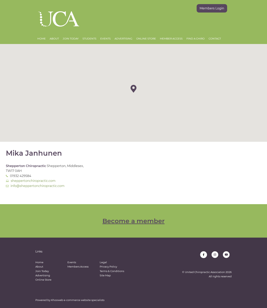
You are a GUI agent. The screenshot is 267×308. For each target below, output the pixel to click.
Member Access (171, 38)
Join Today (71, 38)
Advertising (123, 38)
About (54, 38)
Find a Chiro (195, 38)
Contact (215, 38)
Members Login (212, 8)
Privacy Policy (108, 266)
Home (41, 38)
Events (105, 38)
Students (89, 38)
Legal (103, 262)
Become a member (133, 221)
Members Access (78, 266)
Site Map (105, 275)
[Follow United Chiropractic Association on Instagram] (214, 254)
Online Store (146, 38)
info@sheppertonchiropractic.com (38, 186)
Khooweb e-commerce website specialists (77, 300)
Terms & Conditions (112, 271)
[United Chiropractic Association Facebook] (203, 254)
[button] (133, 89)
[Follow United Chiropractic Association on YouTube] (226, 254)
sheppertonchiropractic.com (33, 181)
